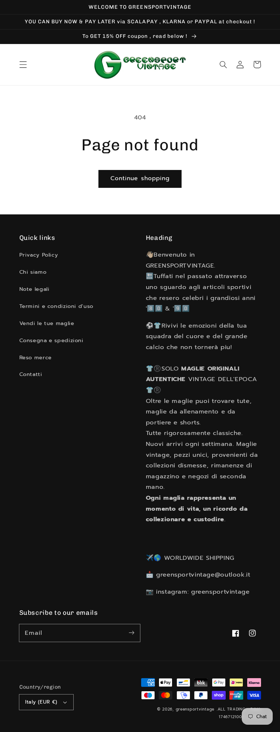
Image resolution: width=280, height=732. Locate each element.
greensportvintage (195, 709)
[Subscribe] (131, 632)
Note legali (34, 289)
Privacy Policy (38, 255)
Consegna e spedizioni (51, 340)
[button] (23, 64)
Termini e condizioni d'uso (56, 306)
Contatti (30, 374)
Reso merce (35, 357)
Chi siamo (33, 272)
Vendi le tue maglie (46, 323)
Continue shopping (140, 178)
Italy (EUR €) (41, 702)
